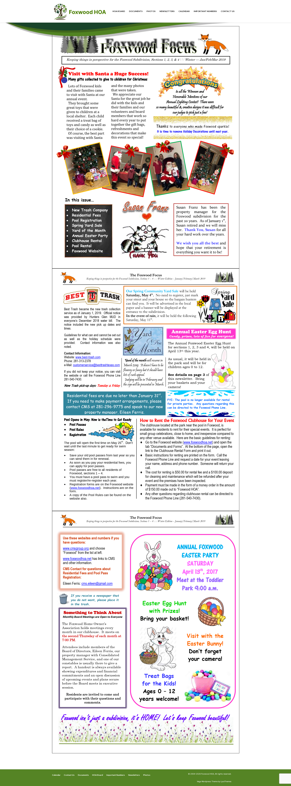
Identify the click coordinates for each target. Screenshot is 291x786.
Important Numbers (205, 11)
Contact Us (227, 11)
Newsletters (166, 11)
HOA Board (118, 11)
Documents (135, 11)
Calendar (184, 11)
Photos (151, 11)
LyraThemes (226, 781)
